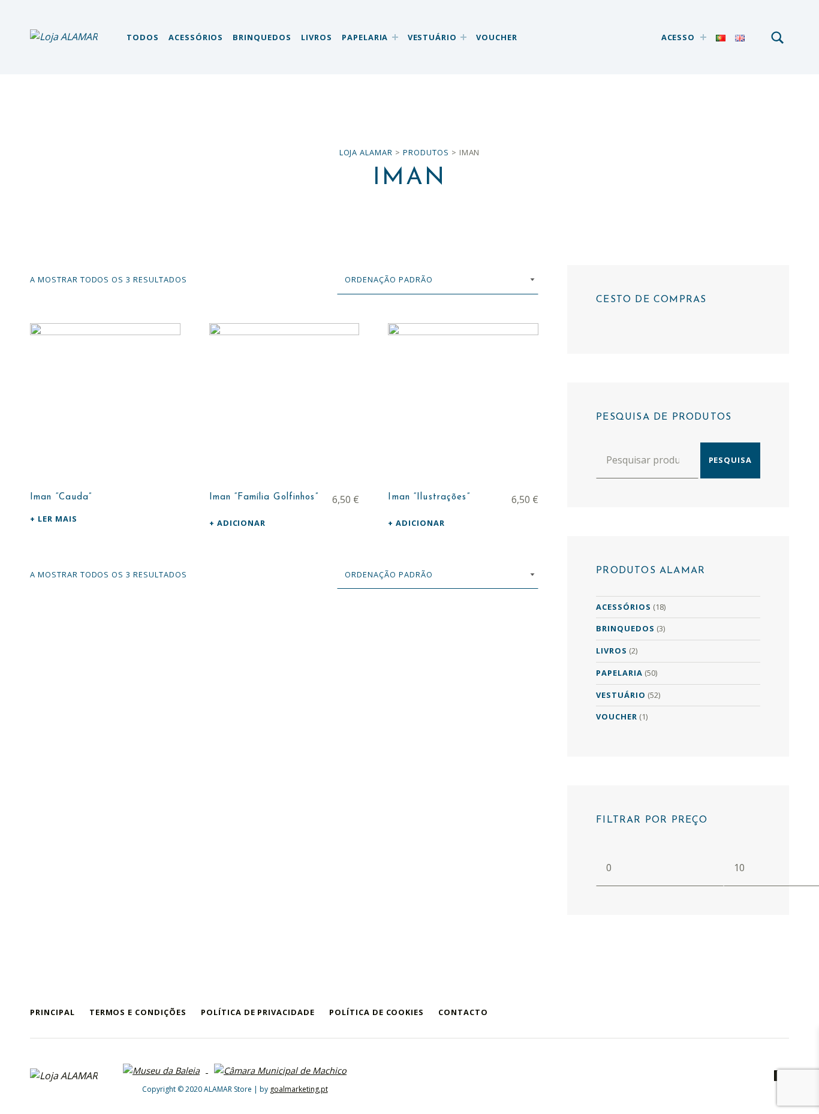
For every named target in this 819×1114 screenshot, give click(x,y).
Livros (316, 37)
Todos (143, 37)
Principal (52, 1012)
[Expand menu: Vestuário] (463, 37)
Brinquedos (262, 37)
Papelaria (365, 37)
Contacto (463, 1012)
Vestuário (432, 37)
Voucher (496, 37)
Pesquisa (730, 459)
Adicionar (241, 522)
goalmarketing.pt (299, 1089)
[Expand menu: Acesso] (703, 37)
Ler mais (57, 518)
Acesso (678, 37)
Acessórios (196, 37)
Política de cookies (376, 1012)
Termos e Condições (137, 1012)
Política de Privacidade (258, 1012)
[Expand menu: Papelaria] (395, 37)
